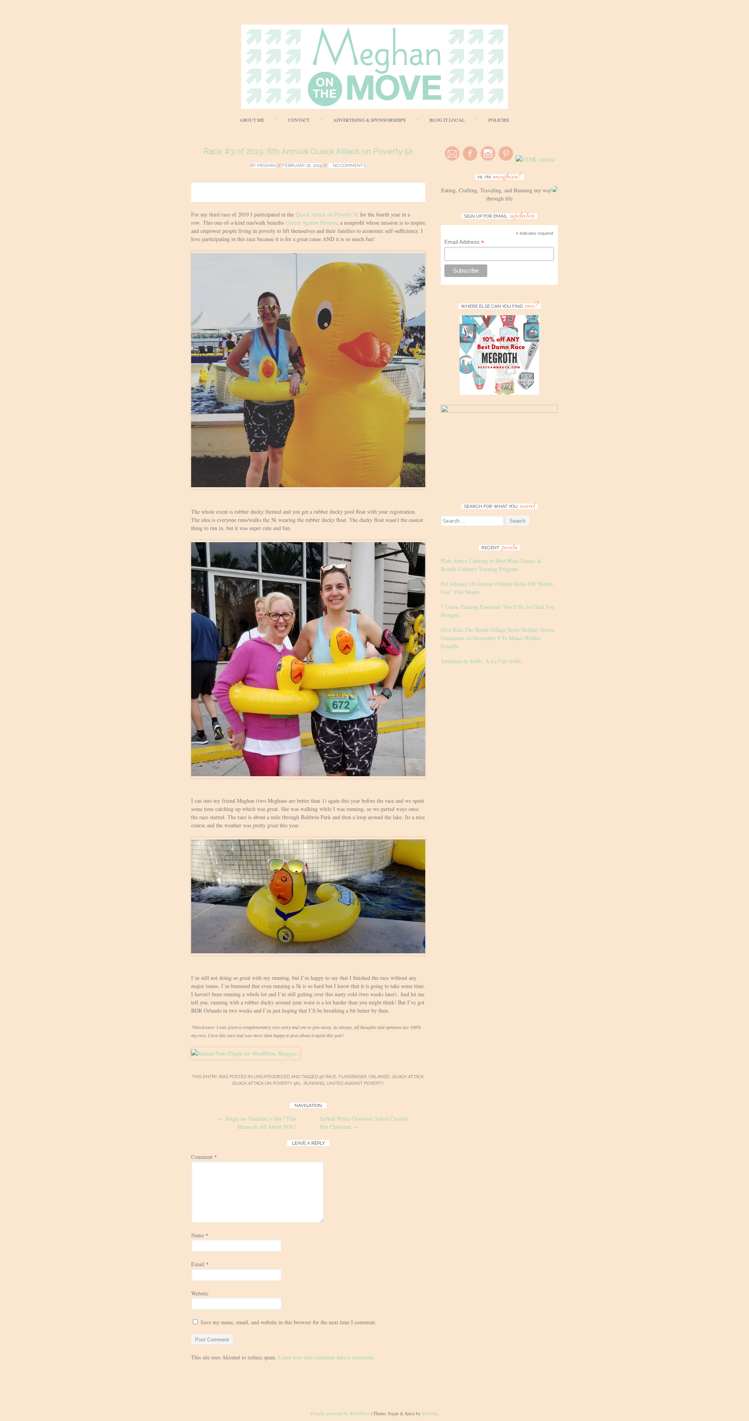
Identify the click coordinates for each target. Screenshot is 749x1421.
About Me (252, 120)
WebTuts (430, 1413)
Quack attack (408, 1076)
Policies (498, 120)
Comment (204, 1156)
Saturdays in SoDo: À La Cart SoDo (481, 661)
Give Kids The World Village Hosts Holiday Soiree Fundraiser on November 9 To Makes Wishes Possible (497, 638)
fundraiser (352, 1076)
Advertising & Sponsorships (369, 120)
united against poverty (355, 1083)
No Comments (349, 165)
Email (200, 1264)
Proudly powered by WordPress (340, 1413)
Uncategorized (272, 1076)
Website (199, 1293)
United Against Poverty (311, 222)
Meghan (266, 165)
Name (199, 1235)
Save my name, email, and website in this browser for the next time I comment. (288, 1322)
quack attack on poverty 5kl (266, 1083)
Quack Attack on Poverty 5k (327, 214)
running (314, 1083)
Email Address (464, 242)
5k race (327, 1076)
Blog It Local (447, 120)
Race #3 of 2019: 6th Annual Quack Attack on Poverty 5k (308, 151)
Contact (298, 120)
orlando (379, 1076)
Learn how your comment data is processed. (326, 1357)
